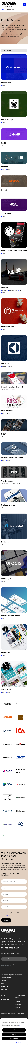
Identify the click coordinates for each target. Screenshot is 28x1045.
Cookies (9, 1042)
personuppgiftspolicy (6, 915)
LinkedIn (17, 1001)
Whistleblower (20, 1013)
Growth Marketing (6, 978)
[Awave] (9, 4)
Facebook (18, 1004)
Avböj (14, 1034)
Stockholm (5, 999)
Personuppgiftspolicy (16, 1042)
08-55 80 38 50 (18, 867)
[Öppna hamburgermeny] (24, 4)
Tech (2, 983)
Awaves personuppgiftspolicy (8, 1013)
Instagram (18, 1007)
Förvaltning (4, 989)
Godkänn (14, 1030)
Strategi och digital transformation (11, 975)
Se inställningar (14, 1038)
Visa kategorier (6, 50)
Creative (3, 980)
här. (19, 1025)
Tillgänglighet (5, 986)
